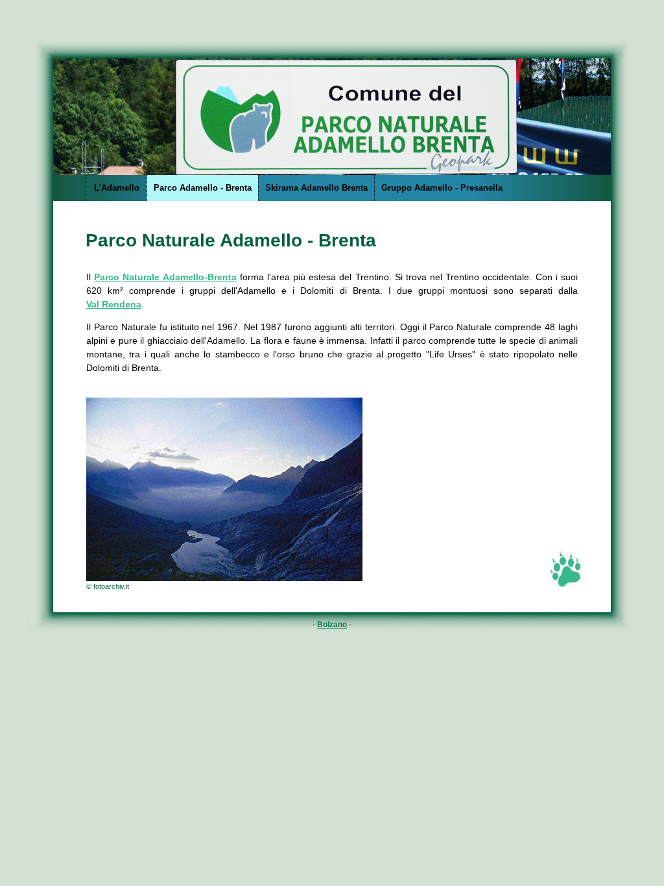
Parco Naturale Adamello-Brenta (165, 277)
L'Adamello (116, 188)
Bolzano (332, 624)
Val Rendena (113, 304)
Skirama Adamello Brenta (316, 188)
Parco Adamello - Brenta (203, 188)
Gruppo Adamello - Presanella (442, 188)
